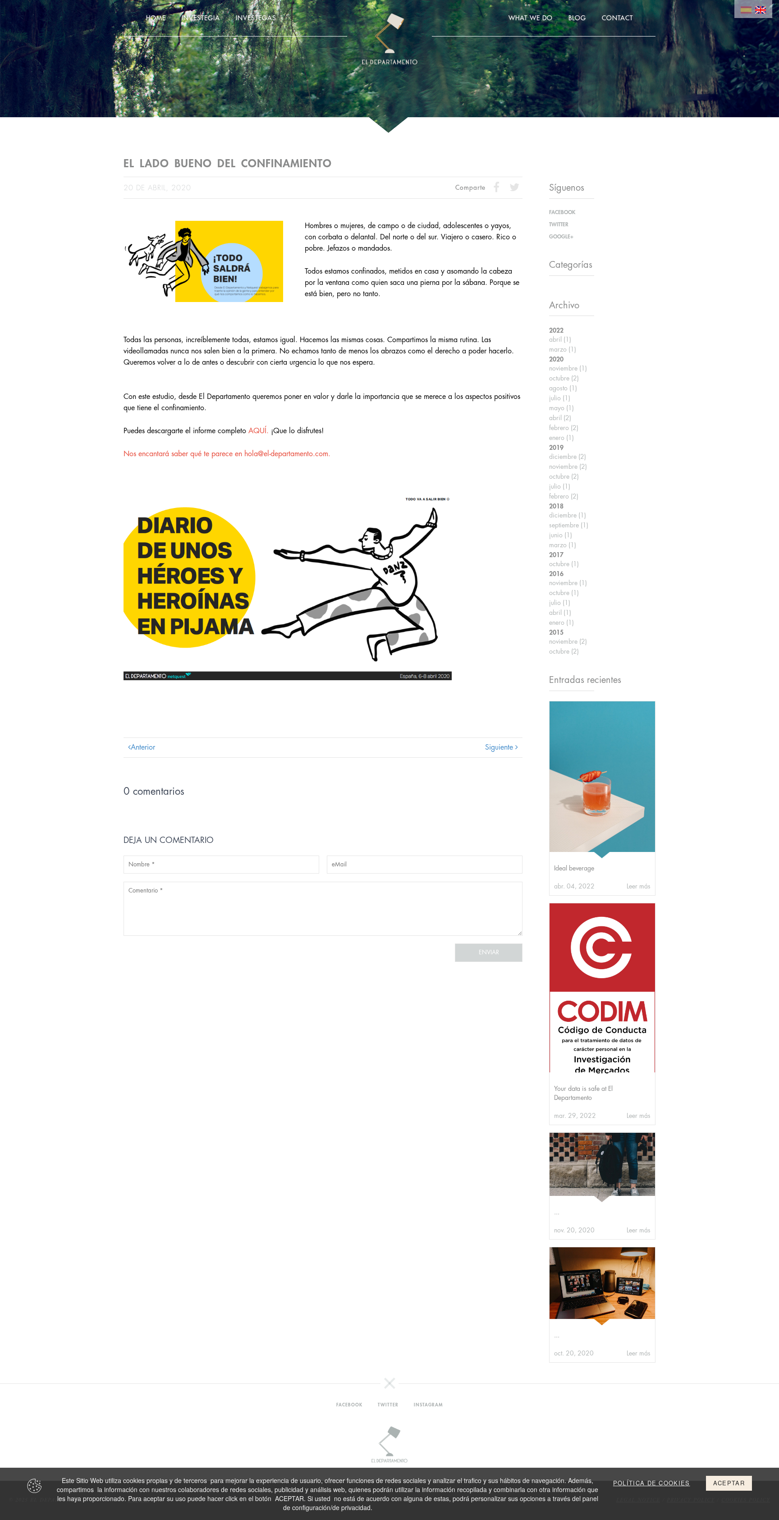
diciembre (567, 456)
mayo (561, 408)
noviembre (568, 368)
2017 (556, 555)
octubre (564, 378)
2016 (556, 574)
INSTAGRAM (428, 1405)
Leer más (639, 886)
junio (560, 535)
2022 (556, 330)
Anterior (143, 747)
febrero (563, 428)
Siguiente (500, 747)
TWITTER (558, 224)
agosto (563, 388)
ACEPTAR (729, 1483)
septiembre (568, 525)
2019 (556, 447)
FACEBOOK (562, 212)
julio (559, 398)
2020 (556, 359)
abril (560, 339)
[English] (760, 9)
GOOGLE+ (561, 236)
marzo (562, 349)
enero (561, 438)
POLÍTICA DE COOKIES (651, 1483)
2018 (556, 506)
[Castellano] (746, 9)
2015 (556, 632)
